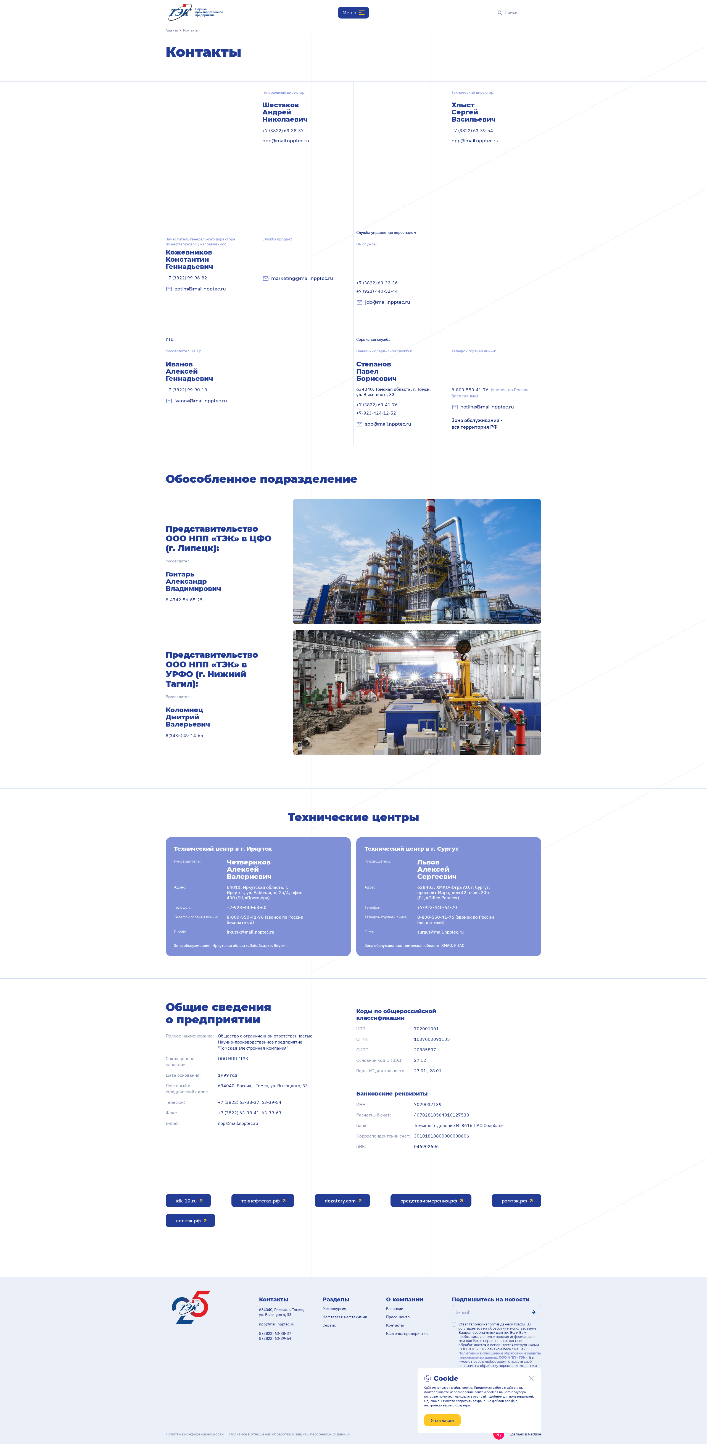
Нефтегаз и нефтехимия (345, 1316)
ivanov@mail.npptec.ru (201, 400)
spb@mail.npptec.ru (388, 424)
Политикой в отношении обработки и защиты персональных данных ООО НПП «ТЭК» (499, 1355)
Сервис (329, 1325)
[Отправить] (533, 1312)
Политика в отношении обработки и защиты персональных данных (289, 1434)
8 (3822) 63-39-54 (275, 1338)
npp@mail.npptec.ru (285, 140)
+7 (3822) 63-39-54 (472, 130)
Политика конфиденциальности (195, 1434)
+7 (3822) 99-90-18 (186, 389)
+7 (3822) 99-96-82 (186, 278)
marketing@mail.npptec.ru (302, 278)
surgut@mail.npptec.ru (440, 932)
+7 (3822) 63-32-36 (377, 282)
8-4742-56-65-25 (184, 599)
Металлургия (334, 1308)
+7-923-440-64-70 (437, 907)
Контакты (395, 1325)
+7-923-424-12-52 (376, 413)
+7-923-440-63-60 (247, 907)
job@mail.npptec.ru (387, 302)
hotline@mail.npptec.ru (487, 407)
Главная (172, 30)
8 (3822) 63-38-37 (275, 1333)
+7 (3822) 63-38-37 (283, 130)
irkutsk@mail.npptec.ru (250, 932)
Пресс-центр (398, 1316)
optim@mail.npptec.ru (200, 289)
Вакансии (394, 1308)
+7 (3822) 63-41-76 (377, 404)
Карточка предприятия (407, 1333)
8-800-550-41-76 (490, 393)
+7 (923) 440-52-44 (377, 291)
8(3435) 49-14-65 (184, 735)
